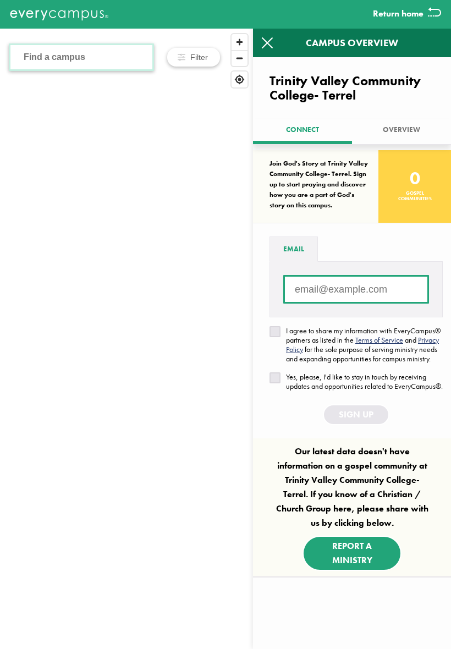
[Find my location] (240, 79)
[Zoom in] (240, 42)
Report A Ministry (352, 553)
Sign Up (356, 414)
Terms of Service (379, 340)
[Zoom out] (240, 58)
